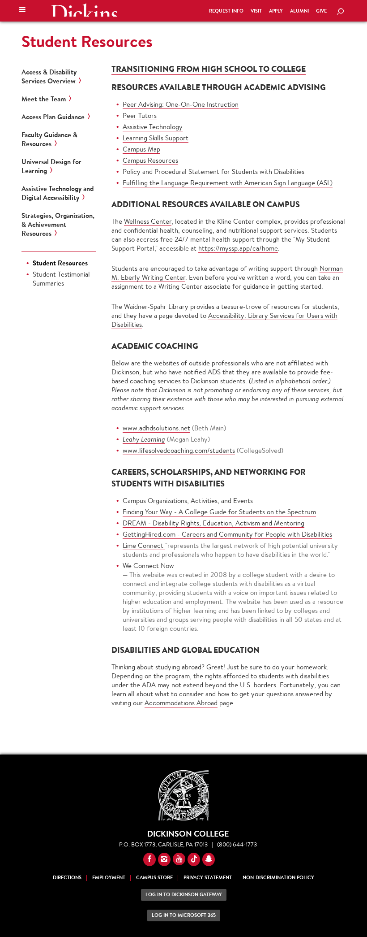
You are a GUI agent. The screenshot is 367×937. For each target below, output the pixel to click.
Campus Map (141, 149)
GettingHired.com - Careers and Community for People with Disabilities (227, 534)
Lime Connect (144, 545)
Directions (67, 877)
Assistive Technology (153, 126)
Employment (108, 877)
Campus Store (154, 877)
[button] (22, 11)
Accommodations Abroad (181, 702)
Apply (276, 11)
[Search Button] (340, 12)
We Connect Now (148, 565)
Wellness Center (147, 221)
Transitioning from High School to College (208, 68)
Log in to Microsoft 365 (184, 915)
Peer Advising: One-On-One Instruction (181, 104)
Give (321, 11)
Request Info (226, 11)
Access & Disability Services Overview (49, 77)
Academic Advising (285, 87)
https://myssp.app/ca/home (238, 248)
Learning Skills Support (155, 138)
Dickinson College (84, 10)
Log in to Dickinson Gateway (183, 894)
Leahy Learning (144, 439)
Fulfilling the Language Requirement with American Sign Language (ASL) (228, 182)
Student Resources (87, 41)
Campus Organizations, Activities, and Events (188, 500)
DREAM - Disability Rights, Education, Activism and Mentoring (213, 523)
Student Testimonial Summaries (61, 278)
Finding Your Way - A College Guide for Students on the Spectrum (219, 512)
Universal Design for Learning (51, 166)
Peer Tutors (140, 115)
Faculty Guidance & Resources (49, 139)
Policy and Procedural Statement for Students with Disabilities (213, 171)
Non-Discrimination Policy (278, 877)
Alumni (299, 11)
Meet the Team (43, 99)
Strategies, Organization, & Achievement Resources (57, 224)
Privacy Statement (208, 877)
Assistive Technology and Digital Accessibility (57, 193)
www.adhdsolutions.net (156, 428)
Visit (256, 11)
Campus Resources (150, 160)
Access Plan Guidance (53, 117)
